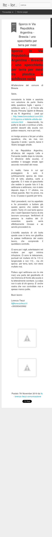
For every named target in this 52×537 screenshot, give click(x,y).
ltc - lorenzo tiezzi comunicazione (28, 395)
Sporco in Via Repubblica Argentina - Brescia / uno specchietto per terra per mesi (27, 34)
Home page (22, 11)
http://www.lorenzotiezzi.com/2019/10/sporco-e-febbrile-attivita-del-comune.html (27, 119)
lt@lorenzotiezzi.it (19, 303)
